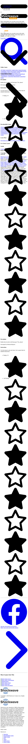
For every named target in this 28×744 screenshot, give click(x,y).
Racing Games (7, 75)
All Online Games (7, 5)
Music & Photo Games (16, 74)
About (4, 739)
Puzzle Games (6, 7)
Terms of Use (6, 740)
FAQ (2, 140)
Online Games (6, 737)
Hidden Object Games (9, 72)
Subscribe (5, 734)
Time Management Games (17, 76)
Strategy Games (7, 76)
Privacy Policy (6, 742)
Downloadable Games (8, 735)
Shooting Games (14, 75)
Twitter (2, 149)
